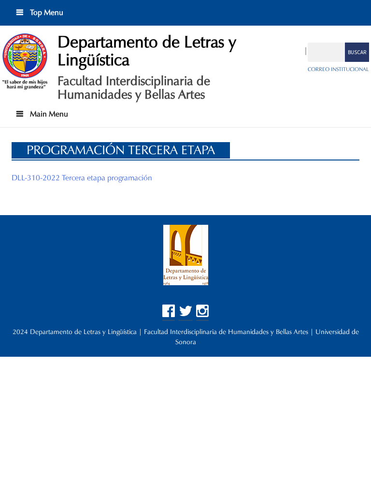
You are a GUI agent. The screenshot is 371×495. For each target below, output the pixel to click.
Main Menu (48, 113)
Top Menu (45, 12)
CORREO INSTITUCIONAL (338, 69)
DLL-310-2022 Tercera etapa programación (82, 177)
